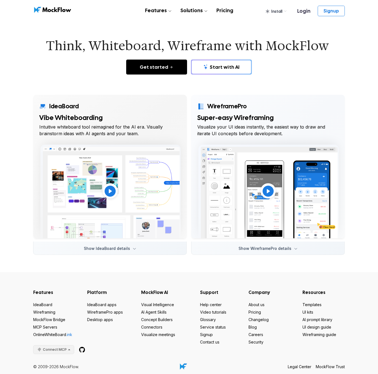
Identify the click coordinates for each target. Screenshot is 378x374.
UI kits (307, 312)
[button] (276, 11)
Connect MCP (55, 349)
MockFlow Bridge (49, 319)
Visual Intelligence (157, 304)
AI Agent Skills (154, 312)
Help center (211, 304)
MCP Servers (45, 327)
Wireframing (44, 312)
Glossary (208, 319)
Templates (312, 304)
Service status (213, 327)
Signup (331, 11)
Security (255, 342)
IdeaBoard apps (101, 304)
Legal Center (299, 366)
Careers (255, 334)
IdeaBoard (42, 304)
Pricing (224, 10)
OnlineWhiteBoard (52, 334)
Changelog (258, 319)
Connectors (151, 327)
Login (303, 11)
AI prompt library (317, 319)
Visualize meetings (158, 334)
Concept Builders (157, 319)
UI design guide (316, 327)
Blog (252, 327)
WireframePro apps (105, 312)
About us (256, 304)
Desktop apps (100, 319)
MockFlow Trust (330, 366)
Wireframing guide (319, 334)
